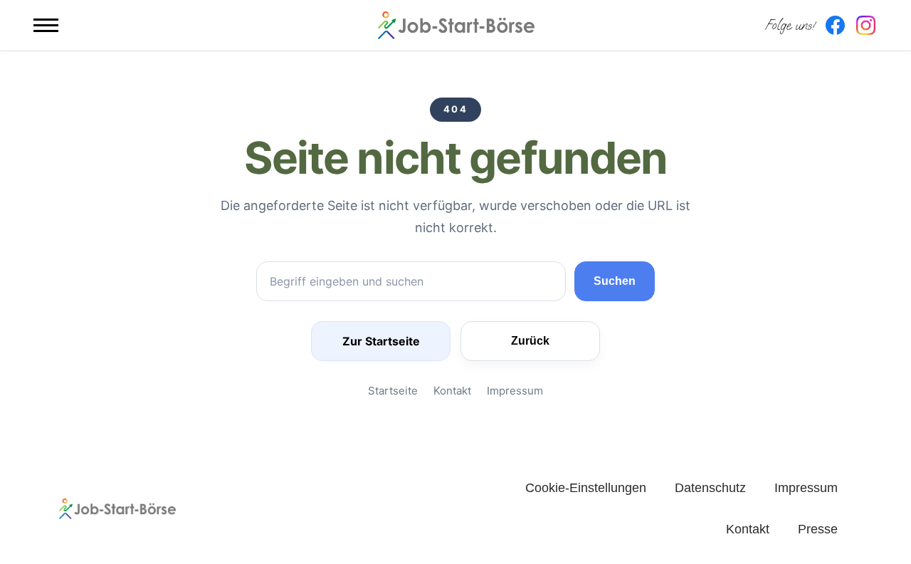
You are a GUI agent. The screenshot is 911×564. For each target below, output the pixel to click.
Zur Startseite (381, 341)
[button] (46, 25)
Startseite (393, 390)
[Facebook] (835, 25)
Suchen (615, 281)
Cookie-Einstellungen (585, 488)
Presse (818, 529)
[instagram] (865, 25)
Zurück (530, 341)
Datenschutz (710, 488)
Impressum (515, 390)
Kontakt (452, 390)
